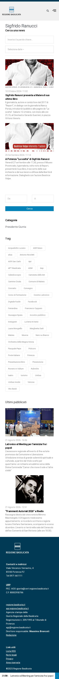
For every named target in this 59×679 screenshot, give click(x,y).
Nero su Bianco (42, 335)
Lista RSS (11, 651)
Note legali (11, 655)
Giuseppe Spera (15, 315)
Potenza (30, 355)
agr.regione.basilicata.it (17, 608)
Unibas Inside (14, 382)
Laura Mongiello (15, 328)
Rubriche (35, 369)
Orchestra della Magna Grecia (21, 342)
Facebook (32, 302)
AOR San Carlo (14, 261)
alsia (10, 255)
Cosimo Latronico (41, 295)
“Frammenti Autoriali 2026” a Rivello (24, 511)
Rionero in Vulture (15, 369)
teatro (10, 375)
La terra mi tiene (31, 322)
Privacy (9, 658)
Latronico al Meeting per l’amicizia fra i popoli (28, 676)
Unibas (38, 375)
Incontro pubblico (38, 315)
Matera (11, 335)
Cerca (30, 208)
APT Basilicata (14, 268)
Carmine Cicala (14, 281)
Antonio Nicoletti (27, 255)
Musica (25, 335)
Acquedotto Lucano (17, 248)
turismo (24, 375)
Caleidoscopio (14, 275)
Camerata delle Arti (37, 275)
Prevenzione (38, 362)
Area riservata (13, 662)
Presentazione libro (16, 362)
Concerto (12, 288)
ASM (30, 268)
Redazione (11, 635)
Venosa (31, 382)
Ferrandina (12, 308)
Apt (29, 261)
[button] (54, 10)
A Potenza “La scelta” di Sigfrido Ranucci (27, 159)
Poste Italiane (14, 355)
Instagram (12, 322)
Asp (42, 268)
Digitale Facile (14, 302)
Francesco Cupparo (33, 308)
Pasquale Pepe (14, 348)
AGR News (37, 248)
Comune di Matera (36, 281)
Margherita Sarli (37, 328)
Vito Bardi (12, 389)
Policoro (32, 348)
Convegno (28, 288)
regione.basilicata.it (15, 604)
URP (8, 585)
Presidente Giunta (15, 227)
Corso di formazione (17, 295)
